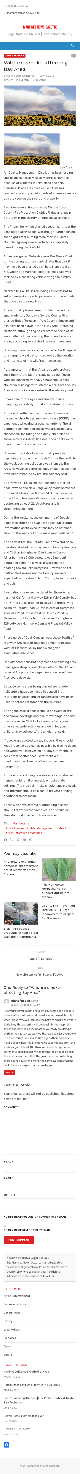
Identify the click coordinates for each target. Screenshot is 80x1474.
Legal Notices (12, 1329)
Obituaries (10, 1338)
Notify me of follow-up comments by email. (35, 1216)
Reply (9, 1072)
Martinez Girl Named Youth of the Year (27, 1371)
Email (8, 1178)
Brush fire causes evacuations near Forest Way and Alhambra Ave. (21, 933)
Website (10, 1195)
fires (11, 833)
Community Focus (15, 1304)
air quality (22, 823)
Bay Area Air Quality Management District (37, 828)
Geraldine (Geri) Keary (17, 1429)
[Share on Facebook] (5, 839)
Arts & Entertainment (17, 1296)
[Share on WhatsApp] (30, 839)
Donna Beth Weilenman (21, 75)
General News (14, 55)
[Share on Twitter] (11, 839)
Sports (8, 1354)
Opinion (8, 1346)
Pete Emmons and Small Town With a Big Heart (32, 1384)
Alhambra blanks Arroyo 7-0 (22, 13)
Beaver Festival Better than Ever (24, 1416)
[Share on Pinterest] (18, 839)
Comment (11, 1107)
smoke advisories (30, 833)
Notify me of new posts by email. (27, 1230)
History (8, 1321)
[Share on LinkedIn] (24, 839)
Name (8, 1162)
